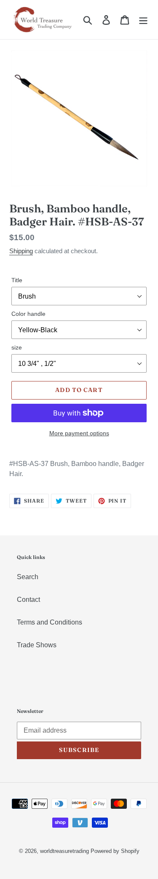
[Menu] (143, 19)
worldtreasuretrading (64, 851)
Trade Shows (36, 645)
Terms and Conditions (49, 622)
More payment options (79, 433)
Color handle (28, 313)
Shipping (21, 250)
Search (27, 576)
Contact (28, 599)
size (16, 347)
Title (16, 280)
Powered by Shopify (115, 851)
